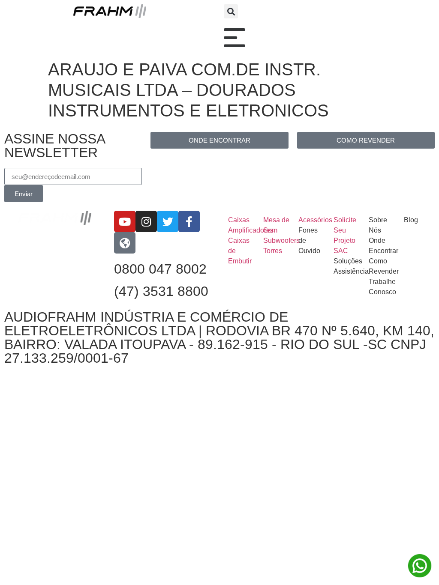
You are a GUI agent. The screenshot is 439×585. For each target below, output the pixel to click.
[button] (231, 11)
